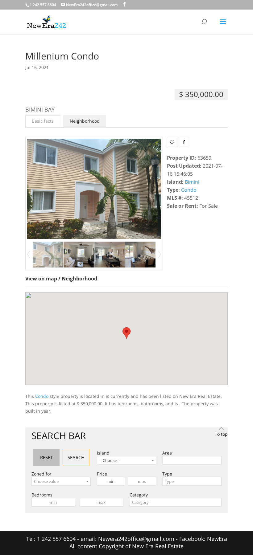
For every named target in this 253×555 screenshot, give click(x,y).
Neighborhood (85, 121)
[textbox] (61, 481)
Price (102, 474)
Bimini (192, 181)
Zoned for (41, 474)
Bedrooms (41, 495)
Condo (189, 189)
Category (139, 495)
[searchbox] (165, 460)
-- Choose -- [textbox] (109, 460)
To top (221, 434)
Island (103, 453)
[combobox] (126, 460)
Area (167, 453)
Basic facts (43, 121)
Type (167, 474)
